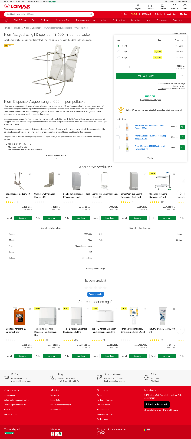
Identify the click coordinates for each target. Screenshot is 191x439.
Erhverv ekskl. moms (152, 410)
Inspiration (171, 14)
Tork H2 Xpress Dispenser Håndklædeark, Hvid (75, 330)
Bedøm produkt (95, 294)
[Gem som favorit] (30, 174)
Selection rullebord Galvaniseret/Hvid (158, 195)
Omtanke (172, 1)
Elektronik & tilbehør (41, 20)
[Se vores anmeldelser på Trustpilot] (9, 433)
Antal (9, 218)
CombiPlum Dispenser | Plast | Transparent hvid (76, 195)
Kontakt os (8, 410)
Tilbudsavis (155, 378)
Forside (7, 28)
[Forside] (6, 21)
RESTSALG (146, 14)
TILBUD (134, 14)
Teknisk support (11, 414)
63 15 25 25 (74, 381)
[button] (9, 45)
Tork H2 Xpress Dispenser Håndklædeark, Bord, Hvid (104, 330)
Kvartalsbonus (103, 410)
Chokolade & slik (63, 20)
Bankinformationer (105, 414)
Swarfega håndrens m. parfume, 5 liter (16, 330)
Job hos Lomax (103, 405)
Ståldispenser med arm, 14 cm (18, 195)
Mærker (183, 14)
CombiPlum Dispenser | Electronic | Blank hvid (131, 195)
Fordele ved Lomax (105, 400)
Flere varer (177, 20)
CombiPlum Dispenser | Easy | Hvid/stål (105, 195)
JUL (125, 14)
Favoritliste (55, 400)
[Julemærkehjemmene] (52, 434)
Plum (90, 240)
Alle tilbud (155, 381)
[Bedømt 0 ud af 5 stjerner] (39, 202)
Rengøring (135, 20)
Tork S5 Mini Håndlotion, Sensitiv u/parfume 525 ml (133, 330)
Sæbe (26, 28)
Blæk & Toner (20, 20)
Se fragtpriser (179, 86)
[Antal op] (129, 67)
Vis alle (150, 158)
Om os (100, 395)
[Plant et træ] (58, 434)
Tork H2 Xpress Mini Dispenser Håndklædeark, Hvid (45, 332)
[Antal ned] (118, 67)
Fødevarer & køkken (85, 20)
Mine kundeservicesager (61, 405)
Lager (148, 20)
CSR (165, 1)
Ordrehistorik (56, 410)
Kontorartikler (119, 20)
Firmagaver (162, 20)
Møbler (103, 20)
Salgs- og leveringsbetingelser (16, 400)
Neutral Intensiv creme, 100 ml (162, 330)
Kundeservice (182, 1)
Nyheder (158, 14)
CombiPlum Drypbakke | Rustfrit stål (45, 195)
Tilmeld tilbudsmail (156, 404)
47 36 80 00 (70, 378)
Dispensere (37, 28)
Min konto (55, 395)
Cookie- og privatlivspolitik (15, 405)
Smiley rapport (103, 419)
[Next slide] (180, 193)
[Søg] (91, 14)
